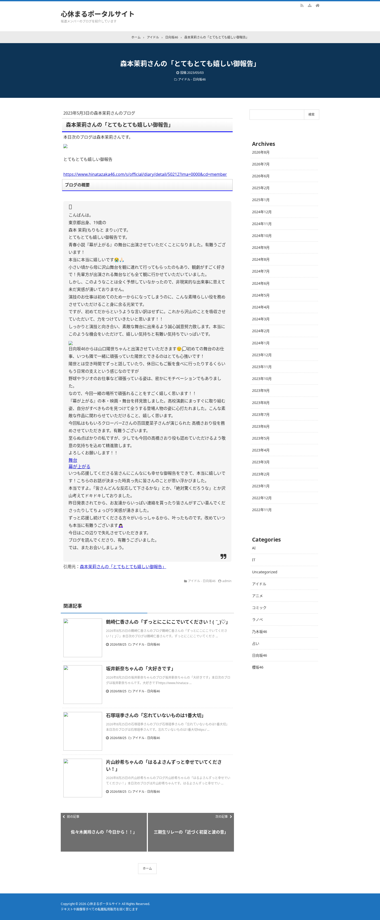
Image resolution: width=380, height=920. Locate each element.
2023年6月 (261, 426)
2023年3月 (261, 461)
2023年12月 (262, 354)
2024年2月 (261, 330)
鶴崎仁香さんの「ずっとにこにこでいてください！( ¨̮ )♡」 (168, 622)
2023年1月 (261, 485)
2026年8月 (261, 152)
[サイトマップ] (310, 5)
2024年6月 (261, 283)
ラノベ (257, 619)
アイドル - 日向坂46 (192, 79)
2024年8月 (261, 259)
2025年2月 (261, 187)
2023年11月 (262, 366)
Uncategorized (264, 571)
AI (254, 547)
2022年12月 (262, 497)
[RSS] (302, 5)
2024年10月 (262, 235)
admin (226, 581)
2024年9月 (261, 247)
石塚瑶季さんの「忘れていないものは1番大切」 (156, 715)
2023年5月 (261, 438)
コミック (259, 607)
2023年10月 (262, 378)
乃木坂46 (259, 631)
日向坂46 (259, 655)
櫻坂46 (257, 667)
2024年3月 (261, 318)
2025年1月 (261, 199)
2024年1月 (261, 342)
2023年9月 (261, 390)
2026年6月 (261, 175)
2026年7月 (261, 164)
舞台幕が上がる (79, 463)
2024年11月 (262, 223)
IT (253, 559)
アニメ (257, 595)
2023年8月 (261, 402)
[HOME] (317, 5)
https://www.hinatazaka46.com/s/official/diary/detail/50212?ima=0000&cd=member (145, 174)
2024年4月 (261, 307)
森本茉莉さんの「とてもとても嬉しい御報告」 (123, 566)
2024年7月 (261, 271)
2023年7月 (261, 414)
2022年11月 (262, 509)
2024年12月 (262, 211)
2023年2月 (261, 474)
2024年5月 (261, 295)
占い (255, 643)
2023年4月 (261, 450)
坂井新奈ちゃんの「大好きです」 (141, 668)
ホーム (147, 868)
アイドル (259, 583)
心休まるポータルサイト (98, 14)
